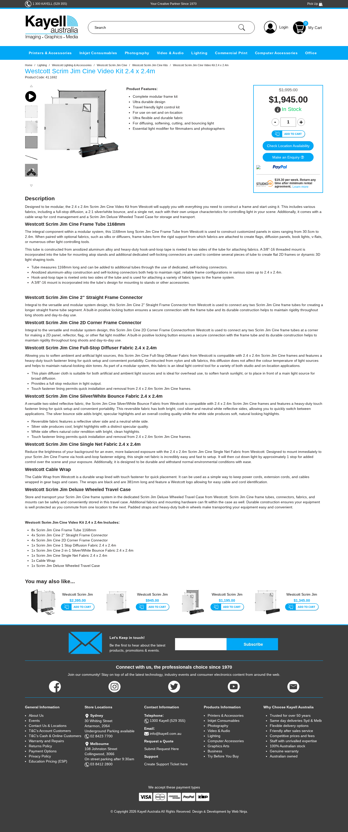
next (31, 185)
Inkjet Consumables (98, 53)
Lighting (199, 53)
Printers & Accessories (50, 53)
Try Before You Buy (223, 756)
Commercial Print (231, 53)
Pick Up (313, 4)
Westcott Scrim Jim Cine (112, 65)
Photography (137, 53)
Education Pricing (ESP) (48, 761)
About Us (36, 715)
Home (28, 65)
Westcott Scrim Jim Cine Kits (150, 65)
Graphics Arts (218, 746)
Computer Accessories (276, 53)
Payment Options (43, 751)
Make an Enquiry (286, 157)
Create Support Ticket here (166, 764)
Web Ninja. (240, 811)
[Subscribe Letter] (85, 642)
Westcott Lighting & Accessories (72, 65)
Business (215, 751)
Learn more (300, 187)
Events (34, 721)
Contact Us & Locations (47, 726)
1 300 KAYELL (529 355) (50, 4)
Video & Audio (170, 53)
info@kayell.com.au (165, 733)
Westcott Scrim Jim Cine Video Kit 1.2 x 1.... (227, 597)
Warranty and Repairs (46, 741)
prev (31, 86)
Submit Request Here (161, 749)
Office (311, 53)
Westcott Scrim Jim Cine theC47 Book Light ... (77, 597)
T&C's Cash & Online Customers (55, 736)
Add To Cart (77, 607)
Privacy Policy (40, 756)
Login (283, 27)
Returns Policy (40, 746)
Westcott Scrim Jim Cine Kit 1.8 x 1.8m (152, 596)
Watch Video (31, 96)
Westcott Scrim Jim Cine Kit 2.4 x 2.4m (301, 596)
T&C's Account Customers (50, 731)
